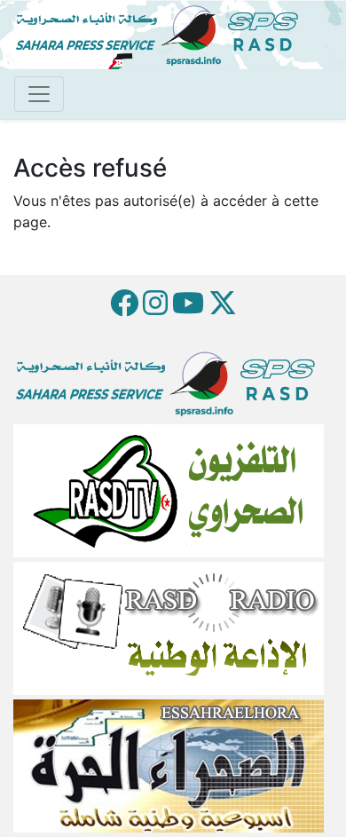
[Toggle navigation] (39, 94)
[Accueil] (164, 33)
